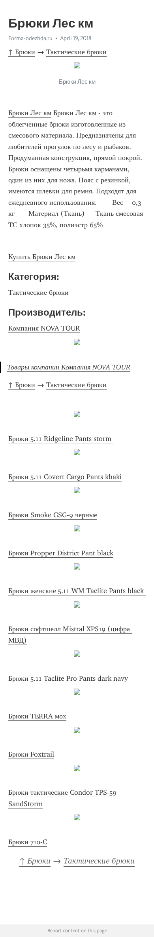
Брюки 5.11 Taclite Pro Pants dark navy (68, 678)
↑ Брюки (21, 52)
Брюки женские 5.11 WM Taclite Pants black (77, 590)
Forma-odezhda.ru (30, 38)
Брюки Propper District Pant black (60, 553)
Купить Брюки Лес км (41, 256)
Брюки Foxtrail (31, 754)
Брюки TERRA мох (37, 716)
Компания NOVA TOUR (44, 328)
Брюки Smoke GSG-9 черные (52, 515)
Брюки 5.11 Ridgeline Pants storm (60, 438)
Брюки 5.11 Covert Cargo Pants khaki (65, 476)
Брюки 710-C (27, 842)
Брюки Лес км (29, 112)
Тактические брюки (76, 52)
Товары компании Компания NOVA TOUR (68, 367)
